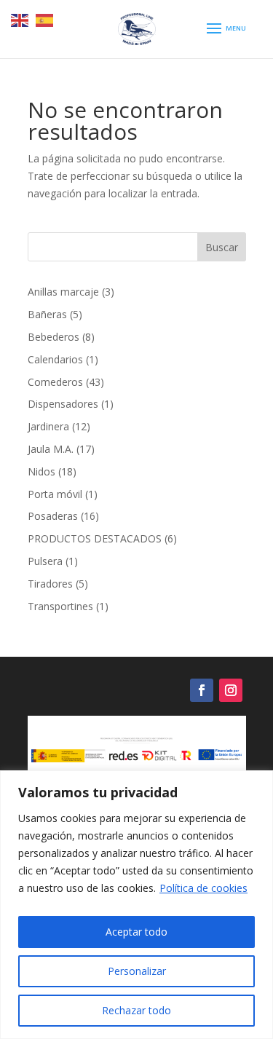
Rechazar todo (136, 1010)
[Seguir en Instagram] (230, 690)
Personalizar (137, 971)
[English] (20, 19)
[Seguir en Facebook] (201, 690)
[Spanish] (45, 19)
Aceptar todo (136, 932)
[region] (136, 904)
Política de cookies (203, 888)
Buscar (221, 247)
